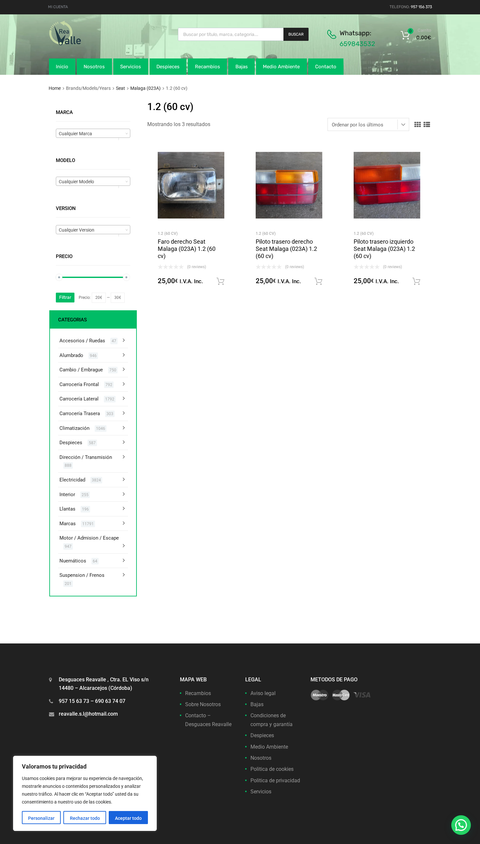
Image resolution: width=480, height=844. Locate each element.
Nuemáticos (72, 561)
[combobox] (93, 133)
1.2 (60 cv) (168, 233)
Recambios (207, 67)
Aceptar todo (128, 818)
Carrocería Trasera (79, 413)
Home (55, 88)
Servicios (130, 67)
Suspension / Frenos (81, 575)
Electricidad (72, 480)
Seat (120, 88)
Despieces (168, 67)
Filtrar (65, 297)
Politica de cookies (272, 769)
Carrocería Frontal (79, 384)
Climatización (74, 428)
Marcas (67, 524)
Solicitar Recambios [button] (220, 281)
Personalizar (41, 818)
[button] (461, 825)
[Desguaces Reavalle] (81, 44)
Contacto (325, 67)
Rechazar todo (85, 818)
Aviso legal (263, 693)
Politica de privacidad (275, 780)
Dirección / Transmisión (85, 457)
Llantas (67, 509)
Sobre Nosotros (203, 704)
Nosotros (94, 67)
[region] (85, 793)
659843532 (357, 44)
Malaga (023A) (145, 88)
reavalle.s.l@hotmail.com (88, 714)
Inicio (62, 67)
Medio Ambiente (281, 67)
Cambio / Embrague (81, 370)
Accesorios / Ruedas (82, 341)
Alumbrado (71, 355)
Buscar (296, 34)
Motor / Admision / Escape (89, 538)
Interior (67, 494)
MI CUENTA (58, 7)
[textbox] (93, 133)
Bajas (241, 67)
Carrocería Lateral (79, 399)
